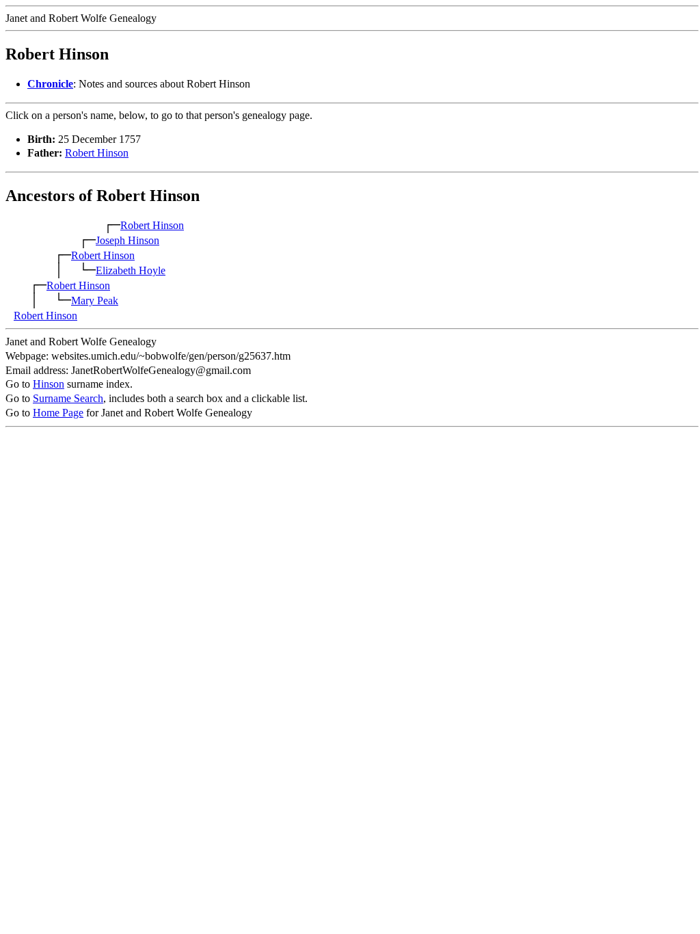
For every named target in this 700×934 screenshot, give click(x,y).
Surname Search (68, 398)
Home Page (58, 412)
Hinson (48, 384)
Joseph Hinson (127, 240)
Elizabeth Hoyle (130, 270)
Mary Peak (94, 300)
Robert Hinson (97, 153)
